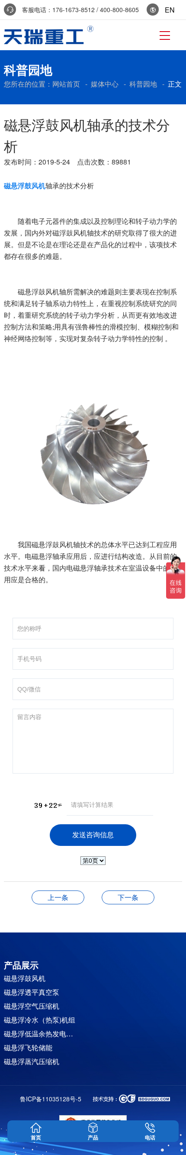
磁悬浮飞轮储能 (28, 1047)
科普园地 (143, 84)
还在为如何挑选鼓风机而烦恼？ (128, 897)
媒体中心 (105, 84)
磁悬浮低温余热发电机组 (41, 1034)
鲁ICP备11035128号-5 (50, 1098)
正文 (175, 84)
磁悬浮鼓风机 (24, 978)
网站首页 (66, 84)
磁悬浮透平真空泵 (31, 992)
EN (167, 10)
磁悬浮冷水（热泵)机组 (39, 1020)
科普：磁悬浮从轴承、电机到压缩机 (58, 897)
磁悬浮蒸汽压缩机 (31, 1061)
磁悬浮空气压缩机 (31, 1006)
